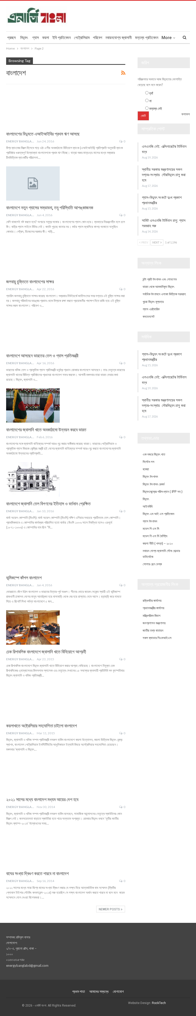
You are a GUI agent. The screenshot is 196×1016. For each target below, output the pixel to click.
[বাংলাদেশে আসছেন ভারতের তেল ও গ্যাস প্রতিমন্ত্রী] (33, 331)
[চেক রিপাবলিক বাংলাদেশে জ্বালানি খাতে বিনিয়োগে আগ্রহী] (33, 627)
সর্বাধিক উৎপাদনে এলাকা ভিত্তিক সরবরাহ (164, 294)
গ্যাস (35, 37)
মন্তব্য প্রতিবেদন (146, 37)
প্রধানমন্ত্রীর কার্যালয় (153, 608)
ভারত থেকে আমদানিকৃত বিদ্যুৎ (158, 287)
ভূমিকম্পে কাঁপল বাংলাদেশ (24, 577)
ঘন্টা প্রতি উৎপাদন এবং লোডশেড (160, 279)
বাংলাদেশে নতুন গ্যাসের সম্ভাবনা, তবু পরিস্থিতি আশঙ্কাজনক (49, 207)
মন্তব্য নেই (155, 108)
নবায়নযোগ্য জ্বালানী (118, 37)
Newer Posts (110, 909)
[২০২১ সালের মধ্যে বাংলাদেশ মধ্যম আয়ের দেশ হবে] (33, 775)
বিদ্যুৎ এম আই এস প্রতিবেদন (158, 514)
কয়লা (45, 37)
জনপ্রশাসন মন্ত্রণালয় (154, 623)
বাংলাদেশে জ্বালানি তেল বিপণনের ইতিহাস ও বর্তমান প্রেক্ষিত (48, 503)
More (167, 37)
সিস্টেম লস (148, 462)
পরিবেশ (97, 37)
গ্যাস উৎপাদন (150, 521)
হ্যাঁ (151, 93)
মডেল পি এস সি (151, 529)
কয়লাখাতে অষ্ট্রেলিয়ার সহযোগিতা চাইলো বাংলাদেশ (41, 725)
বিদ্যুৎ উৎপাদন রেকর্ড (154, 484)
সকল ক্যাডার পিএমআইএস (157, 638)
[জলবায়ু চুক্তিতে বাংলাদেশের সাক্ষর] (33, 257)
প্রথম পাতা (78, 991)
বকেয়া (146, 469)
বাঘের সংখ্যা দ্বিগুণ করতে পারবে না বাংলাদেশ (37, 873)
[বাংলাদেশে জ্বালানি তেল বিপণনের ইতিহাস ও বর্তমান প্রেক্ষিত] (33, 479)
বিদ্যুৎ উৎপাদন (150, 476)
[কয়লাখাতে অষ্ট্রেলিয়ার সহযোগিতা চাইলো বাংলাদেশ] (33, 701)
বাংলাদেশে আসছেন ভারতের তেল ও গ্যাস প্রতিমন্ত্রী (42, 355)
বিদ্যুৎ (24, 37)
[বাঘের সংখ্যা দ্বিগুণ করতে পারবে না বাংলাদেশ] (33, 849)
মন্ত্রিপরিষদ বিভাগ (151, 616)
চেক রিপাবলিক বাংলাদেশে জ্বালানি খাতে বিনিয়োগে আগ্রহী (46, 651)
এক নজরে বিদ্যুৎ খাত (154, 454)
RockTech (159, 1003)
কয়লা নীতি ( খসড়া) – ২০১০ (158, 543)
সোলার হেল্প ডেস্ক (152, 564)
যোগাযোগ (118, 991)
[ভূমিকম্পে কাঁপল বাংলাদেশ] (33, 553)
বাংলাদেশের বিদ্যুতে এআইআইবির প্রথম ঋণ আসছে (43, 134)
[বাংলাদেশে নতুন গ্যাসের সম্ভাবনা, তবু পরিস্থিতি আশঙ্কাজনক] (33, 183)
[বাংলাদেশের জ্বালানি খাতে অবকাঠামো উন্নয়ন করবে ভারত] (33, 405)
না (150, 101)
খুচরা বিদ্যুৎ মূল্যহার (153, 302)
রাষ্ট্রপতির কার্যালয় (152, 600)
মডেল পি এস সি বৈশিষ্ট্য (155, 536)
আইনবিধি (148, 506)
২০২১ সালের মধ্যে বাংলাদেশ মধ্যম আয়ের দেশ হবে (42, 799)
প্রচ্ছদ (11, 37)
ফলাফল (185, 114)
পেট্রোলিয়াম (82, 37)
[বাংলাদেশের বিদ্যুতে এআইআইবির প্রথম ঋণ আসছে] (33, 109)
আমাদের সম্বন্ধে (98, 991)
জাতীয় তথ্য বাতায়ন (153, 630)
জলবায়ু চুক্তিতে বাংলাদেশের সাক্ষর (30, 281)
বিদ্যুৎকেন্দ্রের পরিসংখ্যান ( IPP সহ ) (162, 491)
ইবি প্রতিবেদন (61, 37)
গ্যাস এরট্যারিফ (151, 309)
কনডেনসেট (148, 316)
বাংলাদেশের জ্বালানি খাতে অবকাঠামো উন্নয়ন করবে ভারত (46, 429)
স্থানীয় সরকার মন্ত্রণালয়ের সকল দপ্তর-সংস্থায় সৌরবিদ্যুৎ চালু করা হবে (164, 174)
